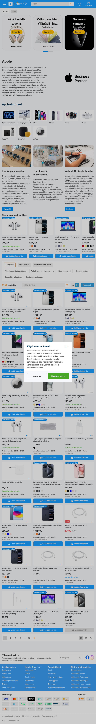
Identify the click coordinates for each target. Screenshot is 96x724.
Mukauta (37, 376)
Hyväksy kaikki (58, 376)
